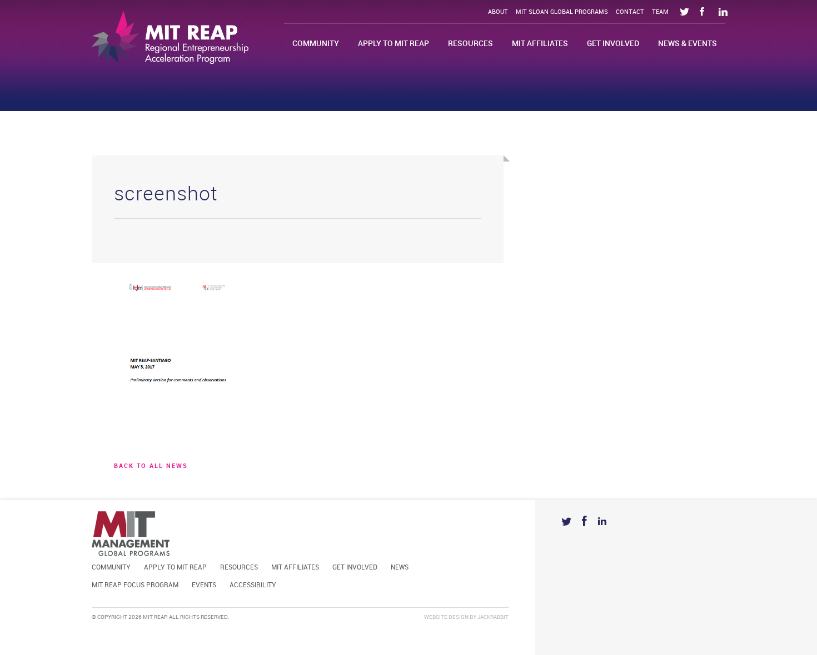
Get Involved (613, 43)
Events (204, 585)
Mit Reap (170, 37)
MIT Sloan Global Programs (562, 12)
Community (315, 43)
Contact (630, 12)
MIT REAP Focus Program (135, 585)
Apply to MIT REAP (393, 43)
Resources (470, 43)
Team (660, 12)
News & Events (687, 43)
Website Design (446, 617)
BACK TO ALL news (151, 466)
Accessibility (253, 585)
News (400, 567)
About (498, 12)
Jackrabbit (493, 617)
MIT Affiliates (540, 43)
